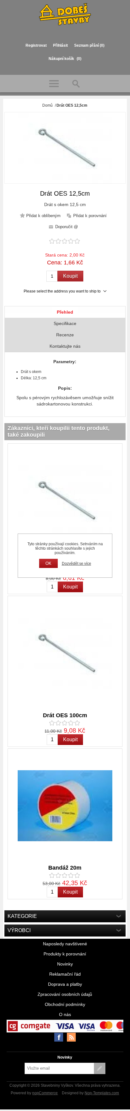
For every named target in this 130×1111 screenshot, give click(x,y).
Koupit (70, 276)
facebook (58, 1037)
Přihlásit (60, 45)
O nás (65, 1014)
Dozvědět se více (76, 563)
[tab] (65, 312)
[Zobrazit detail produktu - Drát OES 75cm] (65, 501)
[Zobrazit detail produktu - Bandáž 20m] (65, 806)
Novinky (65, 963)
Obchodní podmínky (65, 1004)
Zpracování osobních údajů (65, 994)
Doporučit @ (66, 226)
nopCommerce (45, 1093)
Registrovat (36, 45)
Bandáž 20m (64, 868)
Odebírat (99, 1068)
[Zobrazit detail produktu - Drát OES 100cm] (65, 653)
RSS (71, 1037)
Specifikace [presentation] (65, 323)
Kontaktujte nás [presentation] (65, 346)
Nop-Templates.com (102, 1093)
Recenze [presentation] (65, 334)
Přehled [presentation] (65, 312)
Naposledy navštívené (65, 943)
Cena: (54, 262)
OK (48, 563)
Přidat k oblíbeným (43, 215)
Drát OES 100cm (65, 715)
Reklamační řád (65, 974)
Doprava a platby (65, 984)
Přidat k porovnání (90, 215)
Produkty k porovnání (65, 953)
